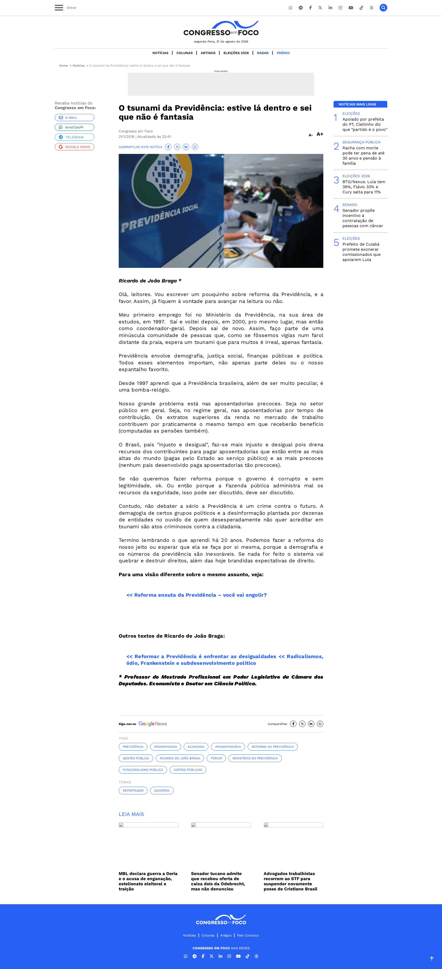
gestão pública (136, 758)
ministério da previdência (255, 758)
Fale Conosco (248, 935)
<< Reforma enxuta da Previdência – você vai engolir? (196, 595)
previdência (133, 747)
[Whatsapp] (290, 7)
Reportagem (133, 790)
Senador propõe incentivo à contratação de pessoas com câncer (362, 218)
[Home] (221, 28)
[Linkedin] (330, 7)
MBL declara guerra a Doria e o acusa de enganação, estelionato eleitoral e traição (148, 881)
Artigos (208, 53)
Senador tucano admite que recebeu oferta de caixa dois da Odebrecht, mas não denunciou (218, 881)
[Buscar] (383, 8)
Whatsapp (74, 127)
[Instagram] (340, 7)
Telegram (74, 137)
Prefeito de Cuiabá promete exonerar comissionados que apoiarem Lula (361, 252)
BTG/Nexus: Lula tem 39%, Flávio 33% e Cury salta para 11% (363, 186)
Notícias (160, 53)
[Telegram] (301, 7)
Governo (162, 790)
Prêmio (283, 53)
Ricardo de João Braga (180, 758)
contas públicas (188, 770)
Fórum (216, 758)
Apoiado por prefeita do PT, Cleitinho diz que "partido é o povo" (364, 124)
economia (196, 747)
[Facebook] (310, 7)
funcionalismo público (143, 770)
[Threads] (371, 7)
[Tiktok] (361, 7)
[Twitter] (320, 7)
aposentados (165, 747)
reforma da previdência (273, 747)
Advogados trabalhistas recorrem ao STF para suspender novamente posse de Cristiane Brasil (290, 881)
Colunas (184, 53)
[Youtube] (351, 7)
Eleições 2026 (236, 53)
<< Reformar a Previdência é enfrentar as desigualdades (201, 656)
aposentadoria (228, 747)
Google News (77, 147)
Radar (263, 53)
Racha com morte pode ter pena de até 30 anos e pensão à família (363, 155)
